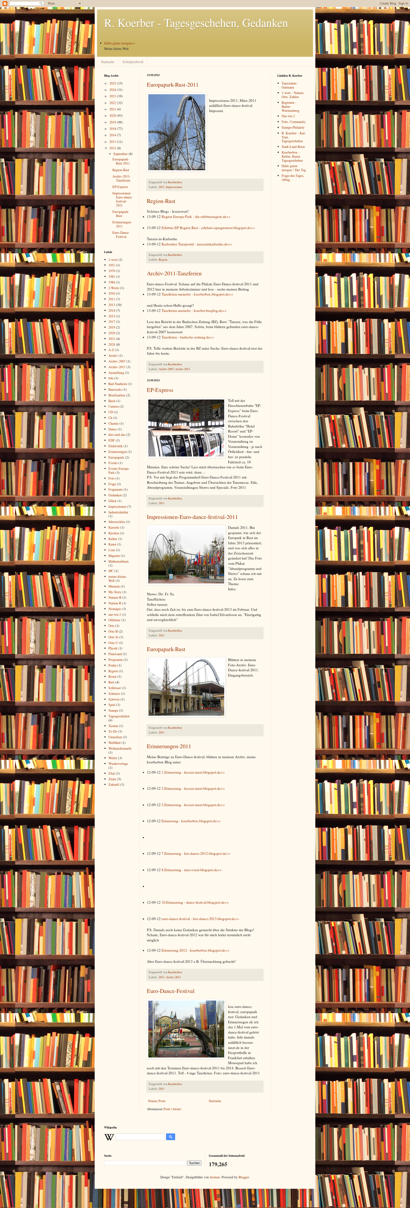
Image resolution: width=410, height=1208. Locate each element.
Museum (114, 586)
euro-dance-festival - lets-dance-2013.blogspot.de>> (200, 918)
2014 (113, 135)
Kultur (112, 538)
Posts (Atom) (172, 1109)
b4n (110, 378)
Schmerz (114, 693)
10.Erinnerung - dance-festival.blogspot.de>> (195, 902)
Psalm (112, 665)
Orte (111, 625)
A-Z (111, 350)
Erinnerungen (117, 451)
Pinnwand (115, 654)
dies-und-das (116, 434)
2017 (111, 321)
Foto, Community (294, 121)
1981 (111, 276)
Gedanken (115, 495)
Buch (111, 401)
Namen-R (114, 603)
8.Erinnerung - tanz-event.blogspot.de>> (192, 869)
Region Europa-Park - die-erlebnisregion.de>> (196, 216)
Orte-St (113, 637)
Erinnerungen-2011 (169, 746)
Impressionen (174, 187)
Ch (110, 417)
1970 (111, 270)
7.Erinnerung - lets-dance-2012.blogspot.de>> (196, 853)
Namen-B (114, 597)
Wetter (112, 758)
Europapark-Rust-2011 (173, 84)
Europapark (116, 457)
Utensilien (115, 737)
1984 (111, 282)
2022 (113, 102)
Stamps (113, 710)
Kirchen (113, 533)
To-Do (112, 731)
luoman (215, 1177)
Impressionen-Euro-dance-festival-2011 (192, 517)
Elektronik (115, 446)
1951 (111, 265)
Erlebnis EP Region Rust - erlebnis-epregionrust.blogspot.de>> (208, 227)
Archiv (113, 355)
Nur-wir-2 (288, 116)
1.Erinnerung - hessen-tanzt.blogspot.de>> (193, 772)
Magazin (114, 555)
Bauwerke (115, 389)
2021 (113, 109)
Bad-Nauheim (117, 383)
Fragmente (115, 489)
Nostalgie (114, 608)
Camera (113, 406)
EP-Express (160, 390)
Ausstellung (116, 372)
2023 (113, 96)
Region (163, 260)
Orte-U (113, 642)
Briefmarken (116, 395)
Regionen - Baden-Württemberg (290, 106)
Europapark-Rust (166, 649)
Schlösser (114, 688)
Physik (112, 648)
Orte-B (113, 631)
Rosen (112, 676)
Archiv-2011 (182, 369)
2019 (113, 122)
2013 (113, 141)
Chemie (113, 423)
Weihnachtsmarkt (119, 748)
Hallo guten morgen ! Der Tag (294, 168)
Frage (112, 484)
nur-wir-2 (114, 614)
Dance (112, 429)
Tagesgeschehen (119, 716)
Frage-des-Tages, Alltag (293, 177)
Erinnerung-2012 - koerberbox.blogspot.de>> (195, 950)
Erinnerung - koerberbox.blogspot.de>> (191, 820)
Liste (111, 550)
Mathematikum (118, 561)
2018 (113, 128)
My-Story (114, 592)
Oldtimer (114, 620)
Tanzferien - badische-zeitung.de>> (188, 337)
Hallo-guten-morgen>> (119, 43)
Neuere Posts (156, 1101)
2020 (113, 115)
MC (110, 571)
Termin (113, 726)
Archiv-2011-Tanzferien (174, 273)
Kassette (113, 527)
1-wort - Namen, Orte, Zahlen (293, 94)
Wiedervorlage (118, 763)
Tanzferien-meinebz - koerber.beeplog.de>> (194, 310)
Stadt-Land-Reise (293, 146)
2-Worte (113, 288)
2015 (111, 316)
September (121, 153)
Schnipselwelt (132, 61)
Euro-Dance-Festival (171, 991)
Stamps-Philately (293, 127)
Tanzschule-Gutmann (290, 85)
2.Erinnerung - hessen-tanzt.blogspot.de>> (193, 788)
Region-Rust (161, 201)
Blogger (243, 1177)
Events (112, 463)
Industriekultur (118, 512)
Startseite (107, 61)
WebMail (114, 742)
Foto (111, 478)
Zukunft (113, 784)
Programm (115, 659)
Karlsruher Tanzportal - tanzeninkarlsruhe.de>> (197, 244)
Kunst (112, 544)
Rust (111, 682)
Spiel (111, 704)
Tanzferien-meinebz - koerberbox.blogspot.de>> (197, 294)
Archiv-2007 (166, 369)
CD (110, 412)
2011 (161, 187)
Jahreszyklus (116, 521)
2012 (113, 148)
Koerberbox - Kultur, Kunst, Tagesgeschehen (292, 156)
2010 (111, 293)
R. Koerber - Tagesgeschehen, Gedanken (196, 22)
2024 (113, 89)
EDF (111, 440)
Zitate (112, 779)
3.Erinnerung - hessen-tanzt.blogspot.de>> (193, 804)
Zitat (111, 773)
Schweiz (114, 699)
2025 (113, 83)
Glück (112, 500)
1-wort (112, 259)
